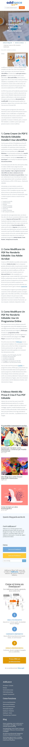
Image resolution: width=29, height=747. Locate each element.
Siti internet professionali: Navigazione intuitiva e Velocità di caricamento (13, 734)
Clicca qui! (21, 668)
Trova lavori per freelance (9, 715)
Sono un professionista (9, 706)
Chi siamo (5, 685)
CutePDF (20, 365)
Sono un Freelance (14, 555)
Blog (5, 719)
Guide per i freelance (8, 711)
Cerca (21, 7)
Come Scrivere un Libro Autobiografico (9, 508)
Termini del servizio (8, 690)
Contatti (11, 685)
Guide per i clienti (7, 713)
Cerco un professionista (9, 702)
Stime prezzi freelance (9, 704)
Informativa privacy (8, 692)
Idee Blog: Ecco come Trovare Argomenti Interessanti (11, 477)
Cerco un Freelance (14, 549)
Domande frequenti (8, 708)
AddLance (14, 572)
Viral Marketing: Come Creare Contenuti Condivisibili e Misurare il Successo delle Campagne (13, 730)
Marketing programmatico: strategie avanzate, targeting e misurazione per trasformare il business (13, 738)
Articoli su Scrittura (11, 50)
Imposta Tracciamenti (8, 694)
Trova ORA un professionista (14, 660)
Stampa (5, 688)
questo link (24, 286)
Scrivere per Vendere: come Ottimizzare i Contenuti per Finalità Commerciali (13, 449)
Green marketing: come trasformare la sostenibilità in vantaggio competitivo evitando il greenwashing (13, 725)
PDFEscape (19, 342)
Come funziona (9, 698)
